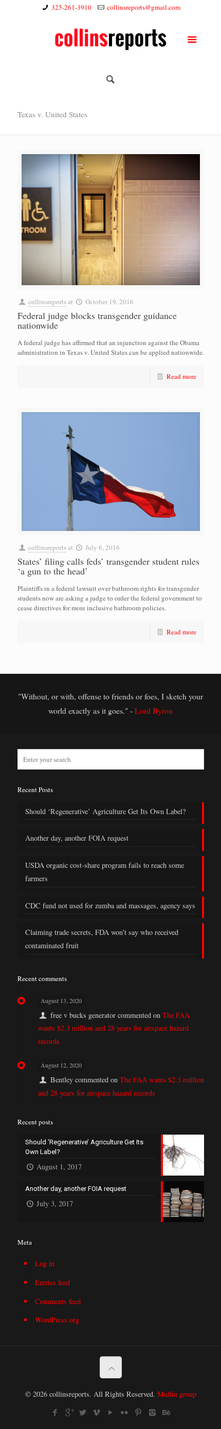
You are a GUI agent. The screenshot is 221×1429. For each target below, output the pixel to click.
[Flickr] (124, 1412)
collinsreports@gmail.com (143, 7)
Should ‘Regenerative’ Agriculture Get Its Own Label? (105, 811)
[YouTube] (110, 1412)
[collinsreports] (110, 38)
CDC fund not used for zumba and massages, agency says (110, 905)
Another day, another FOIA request (76, 838)
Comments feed (58, 1301)
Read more (181, 376)
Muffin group (176, 1394)
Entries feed (52, 1282)
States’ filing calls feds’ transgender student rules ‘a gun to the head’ (108, 566)
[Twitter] (83, 1412)
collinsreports (47, 301)
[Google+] (69, 1412)
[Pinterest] (138, 1412)
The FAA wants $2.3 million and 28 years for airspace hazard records (114, 1028)
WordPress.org (57, 1320)
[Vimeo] (96, 1412)
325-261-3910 (71, 7)
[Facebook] (55, 1412)
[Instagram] (152, 1412)
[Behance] (166, 1412)
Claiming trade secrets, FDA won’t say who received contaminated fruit (101, 938)
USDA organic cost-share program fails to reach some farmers (104, 871)
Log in (44, 1263)
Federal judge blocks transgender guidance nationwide (97, 320)
